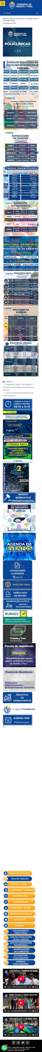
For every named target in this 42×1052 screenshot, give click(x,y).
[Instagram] (18, 1043)
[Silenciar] (33, 987)
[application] (21, 979)
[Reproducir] (5, 987)
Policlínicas (9, 382)
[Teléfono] (28, 1043)
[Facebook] (14, 1043)
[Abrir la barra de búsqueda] (37, 13)
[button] (2, 3)
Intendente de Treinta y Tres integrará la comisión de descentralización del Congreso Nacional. (18, 387)
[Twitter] (23, 1043)
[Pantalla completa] (37, 987)
